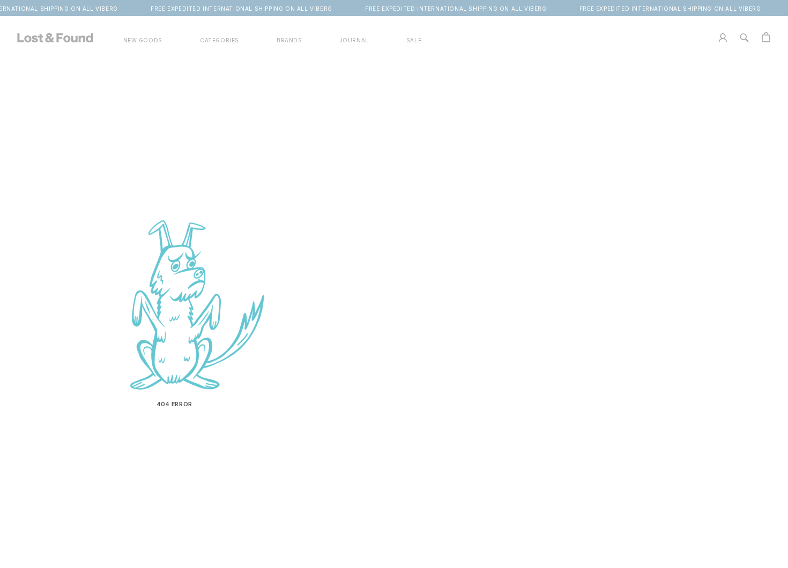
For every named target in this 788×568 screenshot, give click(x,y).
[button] (219, 40)
